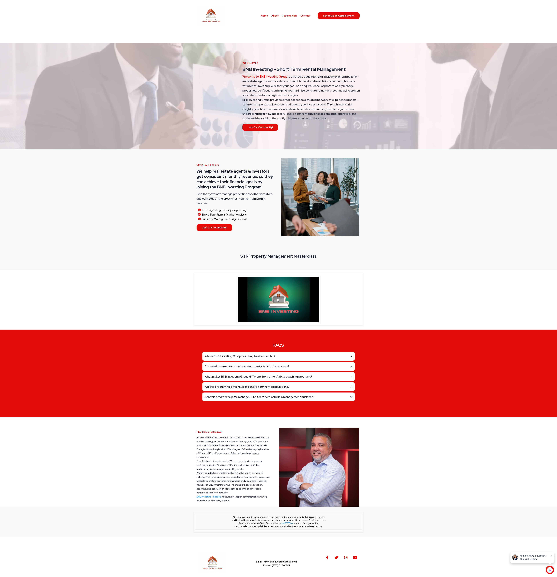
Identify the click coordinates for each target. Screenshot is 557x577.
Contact (305, 15)
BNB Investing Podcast (209, 496)
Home (264, 15)
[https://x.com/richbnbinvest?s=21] (337, 557)
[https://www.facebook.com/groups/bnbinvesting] (328, 557)
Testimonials (289, 15)
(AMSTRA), (287, 523)
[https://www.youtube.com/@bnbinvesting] (355, 557)
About (275, 15)
